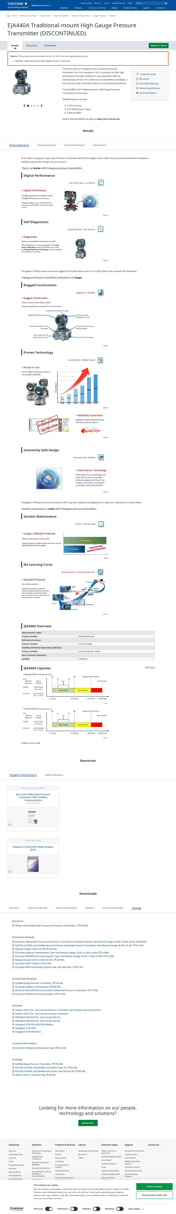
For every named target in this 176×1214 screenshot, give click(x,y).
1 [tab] (28, 106)
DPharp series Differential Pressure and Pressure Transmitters (46, 925)
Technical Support (147, 93)
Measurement (45, 15)
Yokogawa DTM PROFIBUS (28, 1031)
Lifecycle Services (62, 1171)
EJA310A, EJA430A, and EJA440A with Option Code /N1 (41, 1067)
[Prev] (24, 105)
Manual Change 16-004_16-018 (30, 949)
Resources (82, 1154)
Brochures (144, 79)
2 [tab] (31, 106)
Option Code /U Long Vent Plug (30, 1074)
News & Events (86, 3)
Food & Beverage (15, 1179)
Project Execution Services (62, 1166)
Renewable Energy (16, 1165)
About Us (97, 3)
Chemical (12, 1158)
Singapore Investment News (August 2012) (33, 848)
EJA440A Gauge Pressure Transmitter (33, 983)
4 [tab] (38, 106)
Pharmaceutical (15, 1175)
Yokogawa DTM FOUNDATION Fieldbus (34, 1024)
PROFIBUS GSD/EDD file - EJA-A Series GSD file (37, 1020)
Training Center (131, 1154)
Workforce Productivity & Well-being (41, 1152)
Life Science (59, 1174)
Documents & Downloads (88, 1151)
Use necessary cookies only (154, 1195)
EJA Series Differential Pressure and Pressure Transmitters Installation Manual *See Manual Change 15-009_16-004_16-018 (75, 941)
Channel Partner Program (131, 1175)
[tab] (19, 145)
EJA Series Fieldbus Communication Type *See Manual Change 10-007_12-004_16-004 (56, 952)
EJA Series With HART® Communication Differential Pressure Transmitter (51, 990)
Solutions (78, 8)
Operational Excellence (41, 1168)
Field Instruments (61, 15)
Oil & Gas (12, 1151)
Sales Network (130, 1158)
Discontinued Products (133, 1171)
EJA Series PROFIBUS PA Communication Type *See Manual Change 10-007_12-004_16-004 (59, 956)
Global (130, 3)
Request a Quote (158, 45)
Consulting (59, 1161)
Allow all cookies (154, 1186)
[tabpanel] (33, 82)
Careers (107, 3)
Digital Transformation (110, 1171)
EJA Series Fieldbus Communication (32, 986)
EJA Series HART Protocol (27, 963)
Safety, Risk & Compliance (37, 1157)
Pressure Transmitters (81, 15)
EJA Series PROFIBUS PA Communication (34, 994)
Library (114, 8)
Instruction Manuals (149, 83)
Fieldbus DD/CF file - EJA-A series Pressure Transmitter (41, 1013)
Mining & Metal (14, 1172)
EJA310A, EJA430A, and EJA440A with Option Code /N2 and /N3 (45, 1071)
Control (58, 1154)
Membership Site (118, 3)
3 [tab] (35, 106)
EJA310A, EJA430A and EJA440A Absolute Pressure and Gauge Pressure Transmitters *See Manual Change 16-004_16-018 (74, 945)
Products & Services (97, 8)
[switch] (74, 1209)
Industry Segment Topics (111, 1156)
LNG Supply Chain (16, 1154)
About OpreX (107, 1160)
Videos (81, 1158)
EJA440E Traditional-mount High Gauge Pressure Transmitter (42, 61)
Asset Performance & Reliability (40, 1163)
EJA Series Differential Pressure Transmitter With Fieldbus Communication (33, 797)
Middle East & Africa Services (132, 1162)
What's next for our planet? (109, 1152)
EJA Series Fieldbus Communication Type (35, 1048)
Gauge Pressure (99, 15)
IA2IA (104, 1167)
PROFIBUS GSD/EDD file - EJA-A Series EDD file (37, 1017)
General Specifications (149, 88)
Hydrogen (13, 1168)
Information (60, 1151)
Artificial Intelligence (109, 1174)
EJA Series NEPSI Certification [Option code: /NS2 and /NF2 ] (44, 967)
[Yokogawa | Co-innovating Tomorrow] (18, 5)
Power (11, 1161)
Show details (134, 1209)
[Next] (41, 105)
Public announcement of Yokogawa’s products (64, 1178)
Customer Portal (147, 74)
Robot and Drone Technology (108, 1178)
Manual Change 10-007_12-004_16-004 (34, 959)
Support (146, 8)
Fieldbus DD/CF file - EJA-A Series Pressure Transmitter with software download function (58, 1010)
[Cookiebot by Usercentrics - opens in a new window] (16, 1209)
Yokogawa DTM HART (25, 1028)
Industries (64, 8)
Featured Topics (130, 8)
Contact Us (160, 8)
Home (14, 15)
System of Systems (109, 1164)
